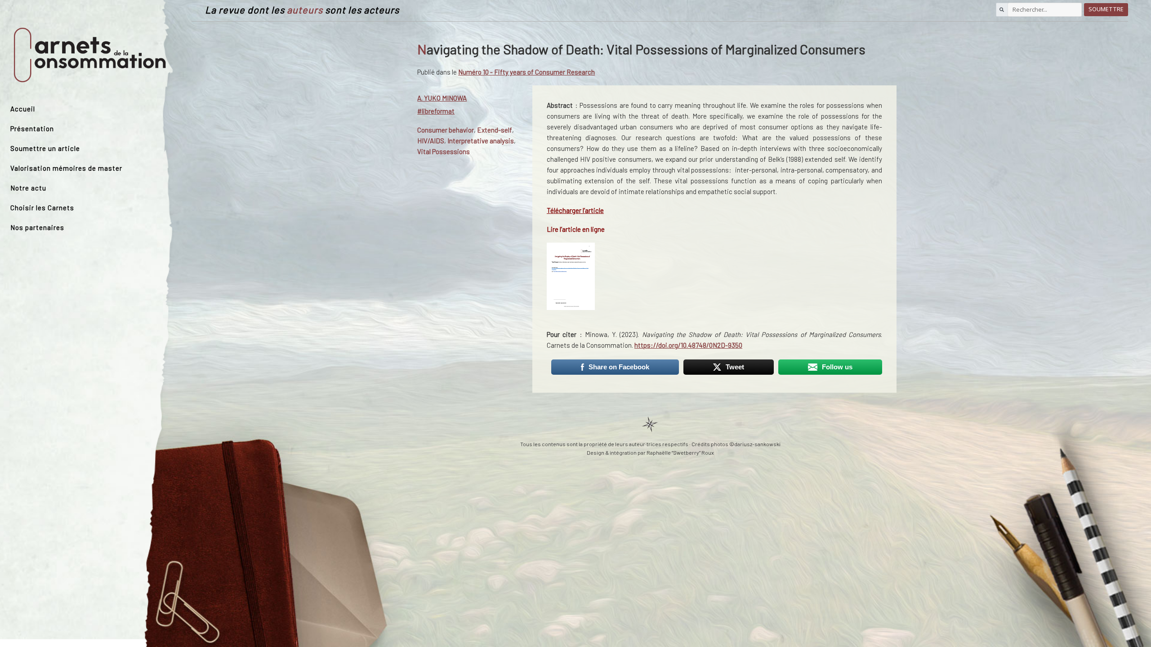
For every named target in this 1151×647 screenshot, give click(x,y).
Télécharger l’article (575, 210)
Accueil (22, 109)
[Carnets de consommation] (90, 55)
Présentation (32, 128)
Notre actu (28, 188)
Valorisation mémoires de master (66, 168)
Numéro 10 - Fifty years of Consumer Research (526, 72)
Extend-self (494, 130)
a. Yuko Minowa (442, 98)
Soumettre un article (45, 148)
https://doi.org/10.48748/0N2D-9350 (688, 345)
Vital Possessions (443, 151)
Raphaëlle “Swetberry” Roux (680, 452)
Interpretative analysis (480, 141)
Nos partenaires (37, 227)
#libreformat (436, 111)
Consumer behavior (445, 130)
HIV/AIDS (430, 141)
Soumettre (1106, 9)
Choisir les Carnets (42, 208)
